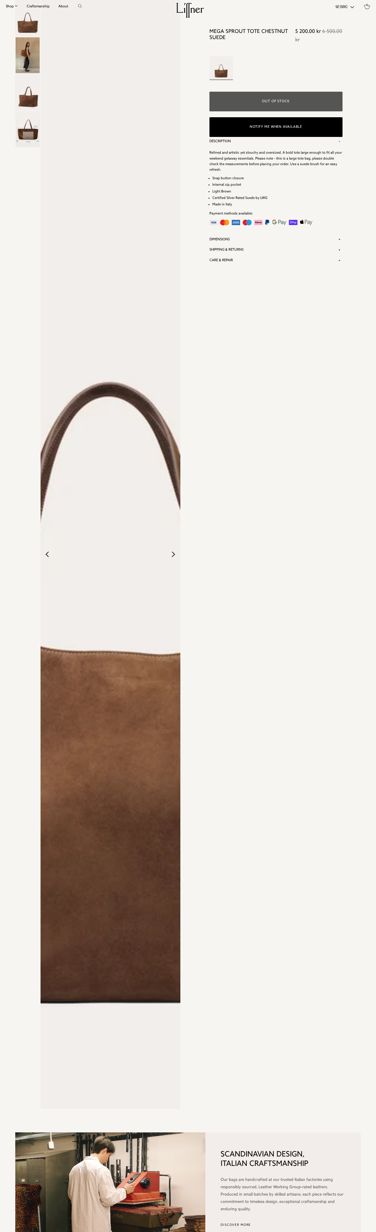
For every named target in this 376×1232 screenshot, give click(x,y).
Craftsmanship (38, 6)
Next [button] (173, 554)
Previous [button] (49, 554)
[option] (27, 55)
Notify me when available (276, 127)
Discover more (236, 1225)
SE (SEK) (341, 7)
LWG (263, 198)
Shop (10, 6)
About (63, 6)
